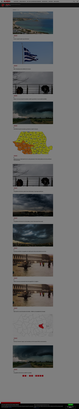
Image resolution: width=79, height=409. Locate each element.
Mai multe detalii (10, 407)
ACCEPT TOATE (70, 404)
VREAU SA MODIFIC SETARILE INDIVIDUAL (70, 407)
